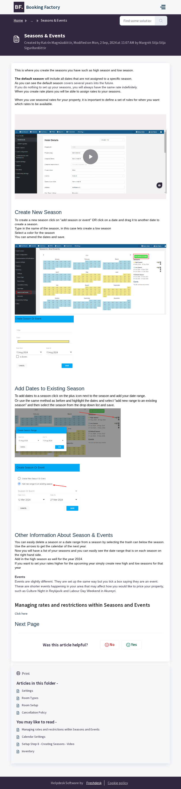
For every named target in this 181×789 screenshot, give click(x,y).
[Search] (161, 21)
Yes (134, 644)
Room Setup (30, 705)
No (112, 644)
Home (18, 20)
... (32, 20)
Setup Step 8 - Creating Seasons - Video (48, 744)
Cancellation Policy (34, 712)
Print (26, 673)
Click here (21, 614)
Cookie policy (118, 783)
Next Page (27, 624)
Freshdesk (94, 783)
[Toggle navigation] (162, 7)
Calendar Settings (33, 737)
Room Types (30, 698)
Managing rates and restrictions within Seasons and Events (61, 729)
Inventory (28, 751)
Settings (27, 691)
